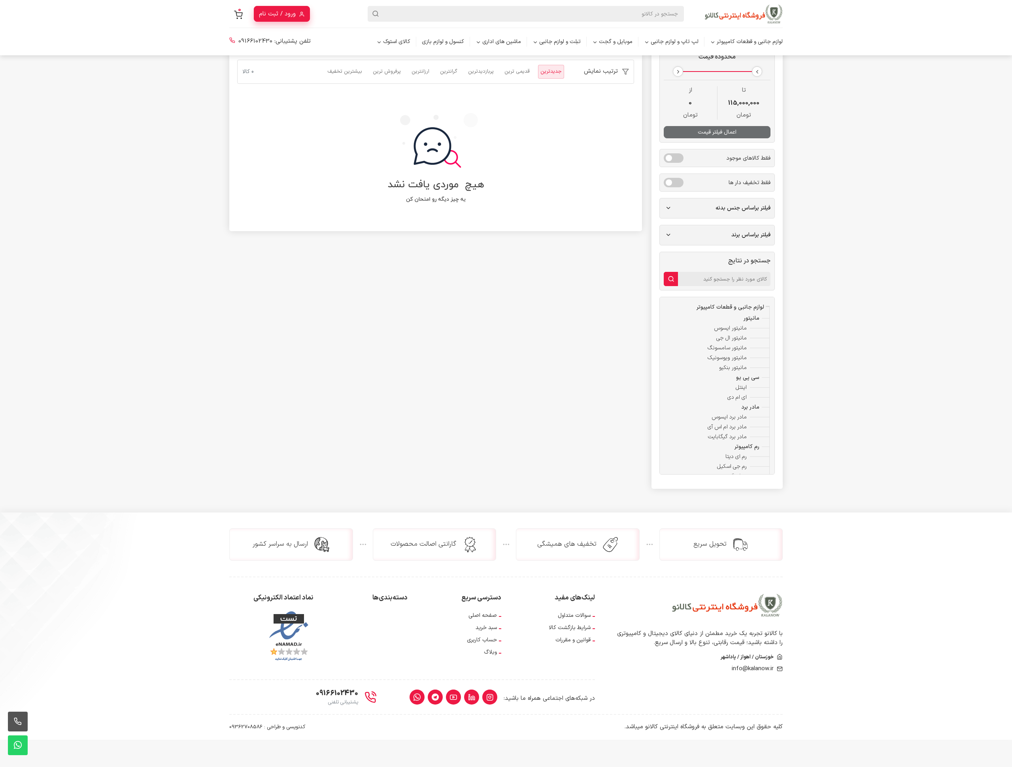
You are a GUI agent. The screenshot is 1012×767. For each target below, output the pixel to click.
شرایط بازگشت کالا (570, 628)
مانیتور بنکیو (733, 368)
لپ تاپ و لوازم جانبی (675, 42)
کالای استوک (396, 42)
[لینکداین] (471, 697)
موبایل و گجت (615, 42)
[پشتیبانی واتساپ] (18, 745)
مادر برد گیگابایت (727, 437)
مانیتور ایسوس (730, 328)
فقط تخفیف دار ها (749, 183)
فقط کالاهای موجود (748, 158)
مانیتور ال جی (731, 338)
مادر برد (750, 407)
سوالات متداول (574, 615)
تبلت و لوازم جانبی (560, 42)
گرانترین (448, 71)
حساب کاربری (482, 640)
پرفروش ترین (387, 71)
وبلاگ (490, 652)
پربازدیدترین (481, 71)
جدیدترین (551, 71)
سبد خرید (486, 628)
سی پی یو (747, 377)
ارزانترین (420, 71)
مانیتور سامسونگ (727, 348)
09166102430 (255, 41)
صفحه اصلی (482, 615)
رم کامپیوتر (746, 447)
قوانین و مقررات (573, 640)
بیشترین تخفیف (344, 71)
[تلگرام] (435, 697)
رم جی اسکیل (732, 466)
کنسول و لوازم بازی (443, 42)
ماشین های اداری (501, 42)
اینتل (741, 387)
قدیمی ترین (517, 71)
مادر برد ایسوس (729, 417)
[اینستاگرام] (489, 697)
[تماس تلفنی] (18, 721)
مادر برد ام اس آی (727, 427)
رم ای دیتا (736, 456)
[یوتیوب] (453, 697)
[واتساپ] (417, 697)
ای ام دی (737, 397)
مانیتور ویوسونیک (727, 358)
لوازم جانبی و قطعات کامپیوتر (750, 42)
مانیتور (751, 318)
